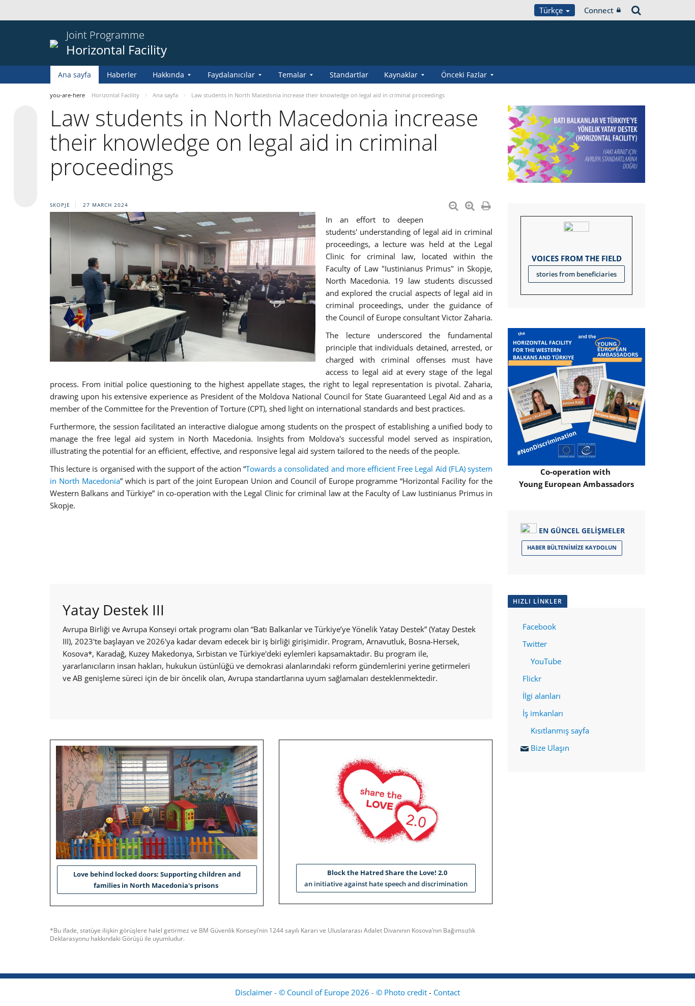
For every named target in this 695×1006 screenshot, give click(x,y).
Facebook (539, 626)
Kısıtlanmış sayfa (560, 730)
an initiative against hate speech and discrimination (386, 878)
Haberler (122, 74)
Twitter (535, 644)
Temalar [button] (292, 74)
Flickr (530, 678)
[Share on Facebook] (25, 157)
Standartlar (349, 74)
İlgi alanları (542, 696)
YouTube (545, 661)
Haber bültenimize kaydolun (572, 547)
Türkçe (552, 10)
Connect (599, 10)
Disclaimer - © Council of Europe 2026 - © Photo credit (332, 992)
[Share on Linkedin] (25, 176)
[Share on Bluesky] (25, 118)
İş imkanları (543, 713)
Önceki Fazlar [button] (464, 74)
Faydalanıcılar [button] (231, 74)
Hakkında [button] (168, 74)
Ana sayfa (74, 74)
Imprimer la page (487, 203)
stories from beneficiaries (576, 274)
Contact (446, 992)
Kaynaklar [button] (401, 74)
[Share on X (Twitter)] (25, 137)
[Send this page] (25, 195)
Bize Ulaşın (550, 748)
